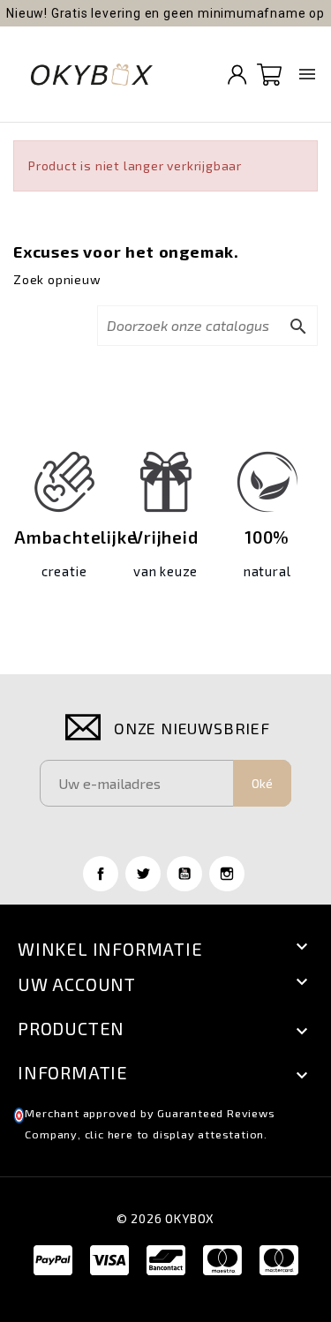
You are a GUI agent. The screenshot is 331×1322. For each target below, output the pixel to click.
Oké (262, 783)
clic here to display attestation (175, 1134)
